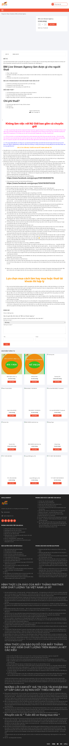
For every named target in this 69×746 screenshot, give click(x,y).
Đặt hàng (52, 24)
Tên (4, 336)
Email (37, 336)
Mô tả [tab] (7, 54)
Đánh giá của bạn (7, 320)
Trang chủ (3, 13)
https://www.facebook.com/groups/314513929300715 (30, 178)
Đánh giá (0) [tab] (16, 54)
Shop (8, 13)
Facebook (12, 13)
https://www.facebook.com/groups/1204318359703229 (31, 183)
